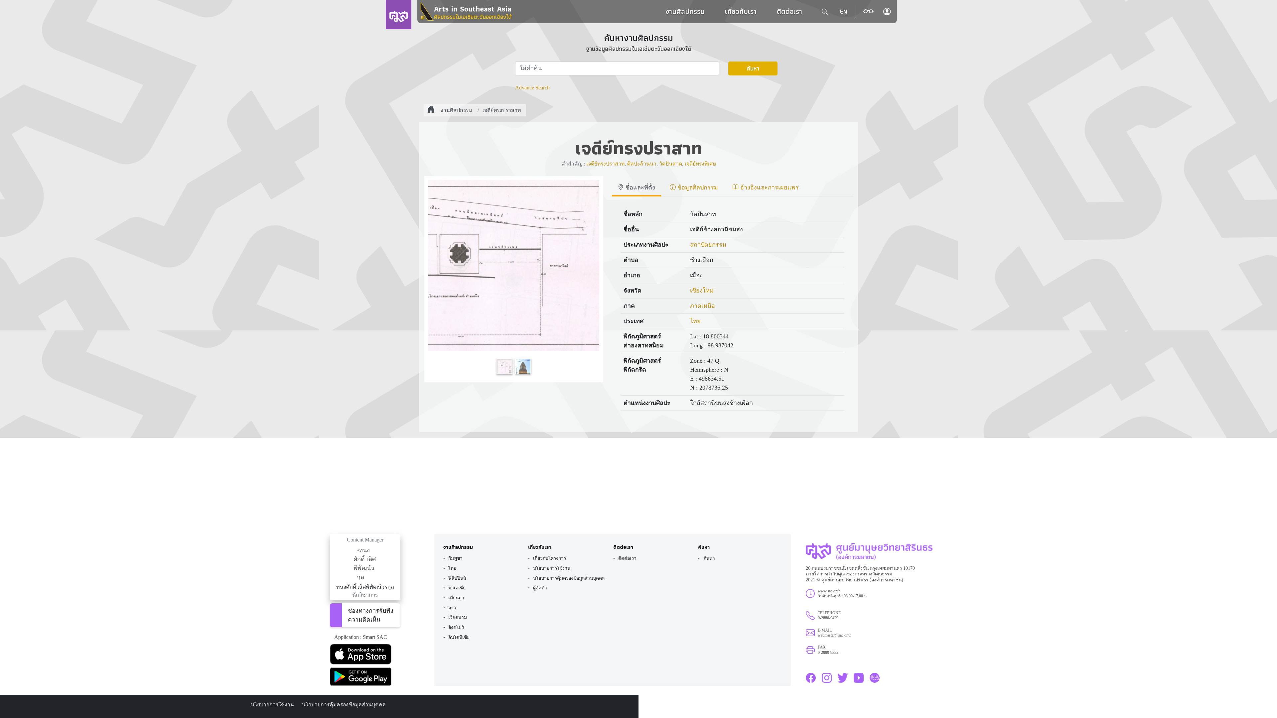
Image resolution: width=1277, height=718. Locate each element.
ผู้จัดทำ (540, 587)
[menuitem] (741, 11)
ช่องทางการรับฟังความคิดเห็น (370, 615)
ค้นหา (753, 68)
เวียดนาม (457, 617)
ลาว (452, 607)
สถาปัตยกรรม (708, 244)
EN (843, 11)
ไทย (695, 321)
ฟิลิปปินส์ (457, 578)
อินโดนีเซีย (459, 637)
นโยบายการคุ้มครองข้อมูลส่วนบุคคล (569, 578)
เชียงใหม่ (702, 290)
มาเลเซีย (457, 587)
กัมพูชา (455, 558)
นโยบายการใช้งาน (551, 568)
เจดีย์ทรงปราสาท (502, 110)
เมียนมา (456, 597)
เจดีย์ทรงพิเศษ (700, 164)
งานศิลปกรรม (685, 11)
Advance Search (532, 87)
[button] (868, 11)
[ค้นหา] (824, 11)
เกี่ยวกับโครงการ (549, 558)
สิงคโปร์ (456, 627)
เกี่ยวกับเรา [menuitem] (741, 11)
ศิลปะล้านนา (641, 164)
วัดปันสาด (670, 164)
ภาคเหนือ (702, 305)
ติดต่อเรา (789, 11)
